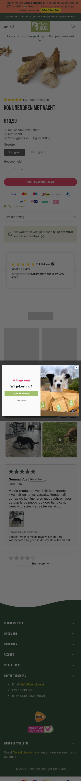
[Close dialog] (76, 367)
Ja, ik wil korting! (21, 393)
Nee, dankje (21, 400)
